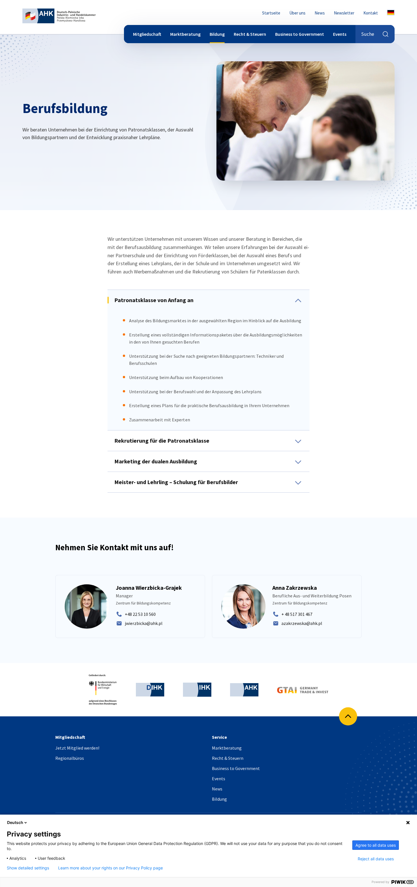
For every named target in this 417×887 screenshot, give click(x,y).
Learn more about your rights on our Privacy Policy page (110, 868)
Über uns (297, 13)
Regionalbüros (69, 758)
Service (219, 737)
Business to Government (299, 34)
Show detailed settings (28, 868)
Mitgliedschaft (147, 34)
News (320, 13)
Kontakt (370, 13)
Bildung (217, 34)
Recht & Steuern (250, 34)
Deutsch (15, 822)
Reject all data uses (376, 859)
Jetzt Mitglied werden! (77, 748)
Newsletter (344, 13)
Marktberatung (185, 34)
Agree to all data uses (375, 845)
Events (339, 34)
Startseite (271, 13)
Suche (367, 34)
